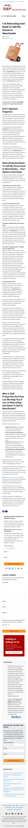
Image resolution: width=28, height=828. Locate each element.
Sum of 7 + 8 (5, 625)
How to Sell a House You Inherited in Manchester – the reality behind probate (13, 775)
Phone (5, 551)
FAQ (14, 807)
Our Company (20, 1)
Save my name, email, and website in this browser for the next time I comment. (13, 621)
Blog (17, 805)
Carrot (22, 826)
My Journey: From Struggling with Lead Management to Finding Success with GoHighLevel (14, 790)
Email (6, 557)
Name (4, 601)
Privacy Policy (17, 809)
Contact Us (22, 805)
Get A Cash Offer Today (10, 1)
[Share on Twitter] (6, 511)
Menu (24, 16)
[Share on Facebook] (3, 511)
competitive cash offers (13, 477)
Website (4, 613)
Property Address (9, 546)
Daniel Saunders (8, 38)
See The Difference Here (14, 652)
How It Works (8, 807)
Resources (10, 809)
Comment (5, 582)
